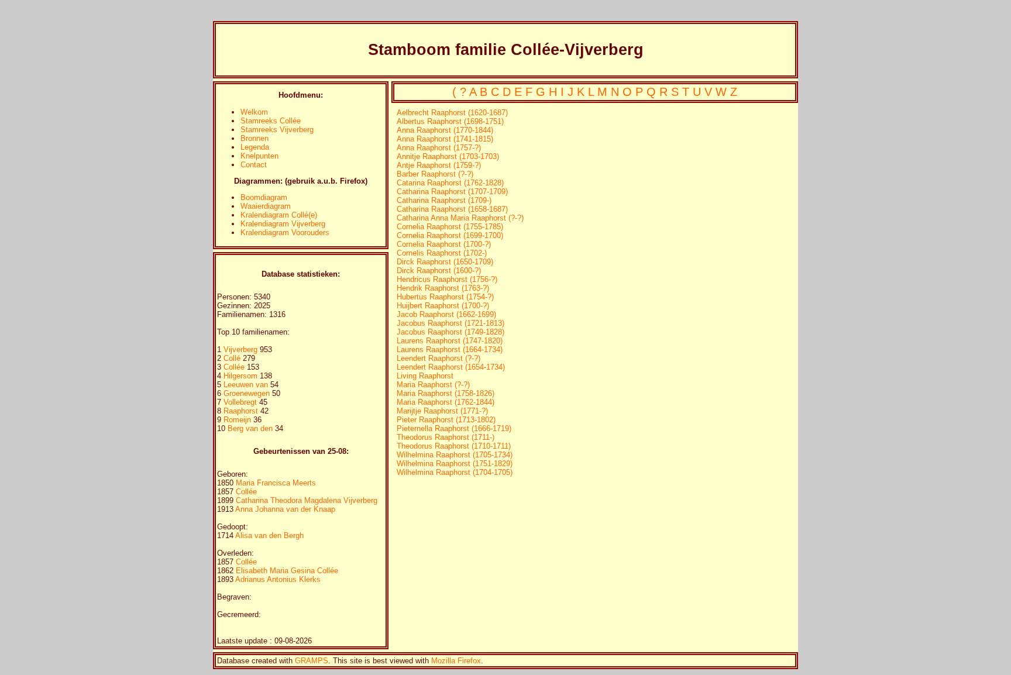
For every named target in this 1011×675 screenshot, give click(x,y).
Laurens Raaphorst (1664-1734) (450, 349)
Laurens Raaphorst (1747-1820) (450, 340)
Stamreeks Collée (270, 120)
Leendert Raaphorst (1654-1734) (451, 367)
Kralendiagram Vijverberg (282, 223)
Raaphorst (241, 411)
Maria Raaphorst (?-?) (433, 384)
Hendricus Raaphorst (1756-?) (447, 279)
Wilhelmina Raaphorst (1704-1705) (455, 472)
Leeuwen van (245, 384)
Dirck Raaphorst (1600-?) (439, 270)
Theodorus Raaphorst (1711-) (445, 437)
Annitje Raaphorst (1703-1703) (448, 156)
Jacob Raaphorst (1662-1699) (446, 314)
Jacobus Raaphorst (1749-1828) (450, 332)
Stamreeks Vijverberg (277, 129)
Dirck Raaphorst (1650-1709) (445, 261)
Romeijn (238, 419)
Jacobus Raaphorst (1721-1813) (450, 323)
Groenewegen (247, 393)
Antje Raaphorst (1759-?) (439, 165)
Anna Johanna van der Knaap (285, 509)
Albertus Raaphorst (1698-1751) (450, 121)
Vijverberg (241, 349)
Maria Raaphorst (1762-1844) (445, 402)
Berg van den (250, 428)
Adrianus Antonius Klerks (278, 579)
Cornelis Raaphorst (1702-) (442, 253)
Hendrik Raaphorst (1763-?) (443, 288)
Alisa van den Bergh (269, 535)
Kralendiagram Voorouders (284, 232)
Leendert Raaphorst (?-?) (438, 358)
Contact (253, 164)
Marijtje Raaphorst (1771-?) (442, 411)
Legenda (254, 147)
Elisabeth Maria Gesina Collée (287, 570)
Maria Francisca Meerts (276, 482)
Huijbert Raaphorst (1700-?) (443, 305)
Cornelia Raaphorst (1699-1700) (450, 235)
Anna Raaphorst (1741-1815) (445, 139)
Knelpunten (259, 155)
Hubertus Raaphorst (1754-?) (445, 296)
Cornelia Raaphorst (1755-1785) (450, 226)
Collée (235, 367)
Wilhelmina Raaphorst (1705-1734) (455, 454)
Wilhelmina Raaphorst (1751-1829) (455, 463)
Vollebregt (241, 402)
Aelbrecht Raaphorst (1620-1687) (452, 112)
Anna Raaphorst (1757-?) (439, 147)
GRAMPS (311, 660)
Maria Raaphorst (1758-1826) (445, 393)
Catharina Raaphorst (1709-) (444, 200)
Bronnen (254, 138)
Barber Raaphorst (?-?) (435, 174)
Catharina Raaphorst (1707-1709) (452, 191)
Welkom (254, 112)
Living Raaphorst (425, 375)
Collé (233, 358)
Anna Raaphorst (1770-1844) (445, 130)
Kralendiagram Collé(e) (278, 215)
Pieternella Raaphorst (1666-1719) (454, 428)
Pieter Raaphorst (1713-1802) (446, 419)
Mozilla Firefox (456, 660)
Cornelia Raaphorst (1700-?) (444, 244)
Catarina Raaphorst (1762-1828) (450, 182)
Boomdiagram (263, 197)
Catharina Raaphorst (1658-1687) (452, 209)
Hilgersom (241, 375)
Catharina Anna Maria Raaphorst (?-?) (460, 217)
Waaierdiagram (265, 206)
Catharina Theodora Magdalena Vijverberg (306, 500)
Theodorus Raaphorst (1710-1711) (454, 446)
